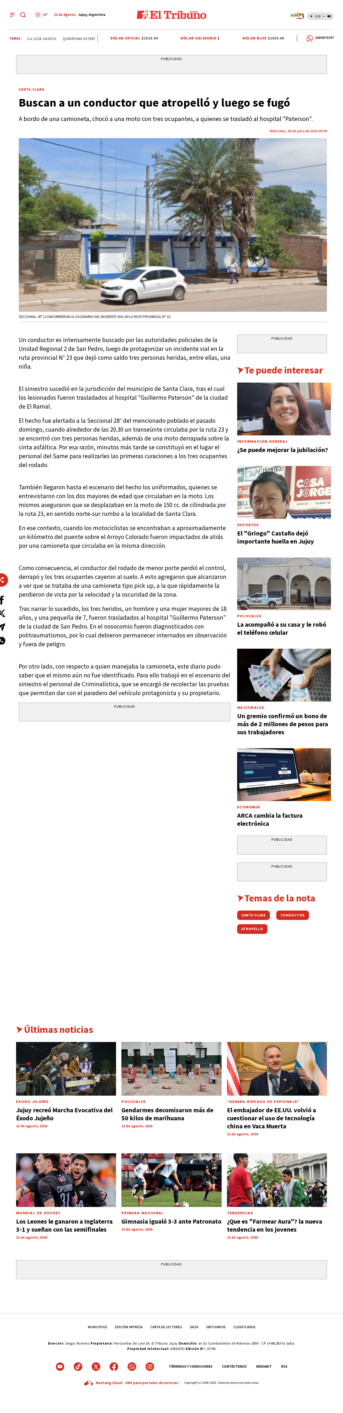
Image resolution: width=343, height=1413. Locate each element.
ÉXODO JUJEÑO (32, 1101)
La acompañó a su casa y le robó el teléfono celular (281, 628)
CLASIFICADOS (244, 1327)
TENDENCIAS (240, 1213)
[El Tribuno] (171, 14)
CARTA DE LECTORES (166, 1327)
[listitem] (42, 15)
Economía (248, 807)
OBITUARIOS (216, 1327)
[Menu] (12, 15)
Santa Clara (31, 89)
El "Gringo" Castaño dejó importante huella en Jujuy (275, 537)
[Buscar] (23, 15)
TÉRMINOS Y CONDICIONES (190, 1366)
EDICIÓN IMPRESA (129, 1327)
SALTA (194, 1327)
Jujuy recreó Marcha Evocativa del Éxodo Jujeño (64, 1114)
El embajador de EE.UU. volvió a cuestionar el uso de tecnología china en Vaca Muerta (271, 1118)
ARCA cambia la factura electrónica (270, 819)
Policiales (249, 616)
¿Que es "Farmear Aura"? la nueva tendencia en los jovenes (274, 1225)
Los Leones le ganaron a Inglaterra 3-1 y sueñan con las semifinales (64, 1225)
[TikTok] (78, 1366)
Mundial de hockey (38, 1213)
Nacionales (250, 707)
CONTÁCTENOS (234, 1366)
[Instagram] (150, 1366)
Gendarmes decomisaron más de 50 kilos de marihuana (167, 1114)
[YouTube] (60, 1366)
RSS (284, 1366)
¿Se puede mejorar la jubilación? (282, 450)
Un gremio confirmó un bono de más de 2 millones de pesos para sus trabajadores (282, 724)
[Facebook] (114, 1366)
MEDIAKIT (264, 1366)
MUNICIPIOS (97, 1327)
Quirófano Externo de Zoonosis (81, 38)
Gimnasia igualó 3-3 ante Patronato (171, 1221)
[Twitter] (96, 1366)
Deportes (248, 524)
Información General (262, 441)
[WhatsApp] (132, 1366)
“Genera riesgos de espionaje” (263, 1101)
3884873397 (324, 37)
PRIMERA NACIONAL (142, 1213)
